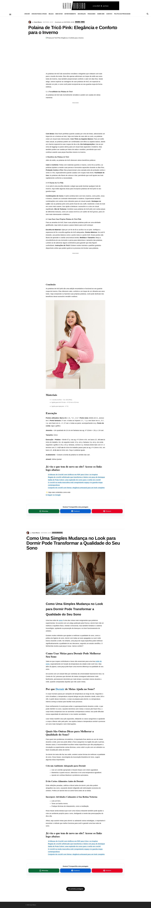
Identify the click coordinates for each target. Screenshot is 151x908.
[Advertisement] (75, 116)
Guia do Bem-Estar (57, 532)
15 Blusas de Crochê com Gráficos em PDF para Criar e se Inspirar (73, 474)
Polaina (77, 21)
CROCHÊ (27, 14)
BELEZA (51, 14)
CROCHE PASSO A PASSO (39, 14)
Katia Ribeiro (38, 22)
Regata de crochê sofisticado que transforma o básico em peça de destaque (76, 477)
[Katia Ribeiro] (75, 5)
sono (61, 620)
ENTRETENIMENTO (70, 14)
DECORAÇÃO (82, 14)
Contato (109, 14)
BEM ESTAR (59, 14)
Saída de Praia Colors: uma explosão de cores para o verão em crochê (74, 480)
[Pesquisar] (147, 14)
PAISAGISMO (91, 14)
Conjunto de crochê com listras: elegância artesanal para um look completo (76, 488)
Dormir (60, 689)
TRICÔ (82, 21)
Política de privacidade (122, 14)
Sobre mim (100, 14)
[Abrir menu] (10, 14)
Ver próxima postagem (75, 889)
